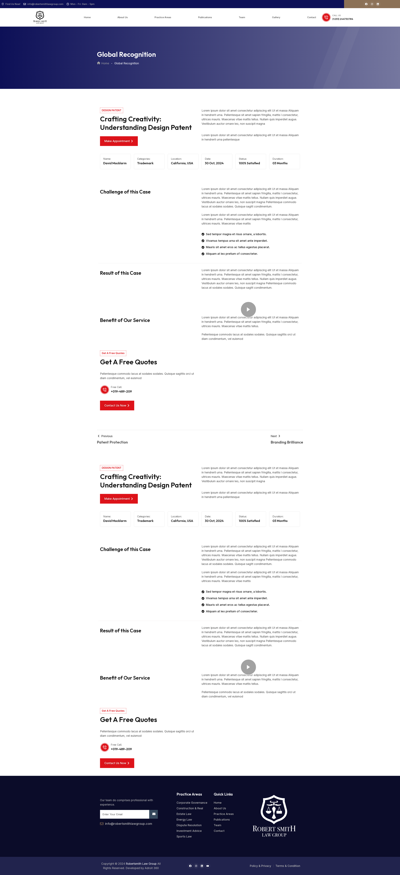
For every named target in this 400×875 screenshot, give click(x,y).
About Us (123, 17)
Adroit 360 (152, 868)
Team (242, 17)
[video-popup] (248, 309)
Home (87, 17)
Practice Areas (163, 17)
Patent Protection (112, 442)
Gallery (276, 17)
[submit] (153, 814)
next (274, 436)
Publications (205, 17)
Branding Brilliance (287, 442)
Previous (106, 436)
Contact (311, 17)
